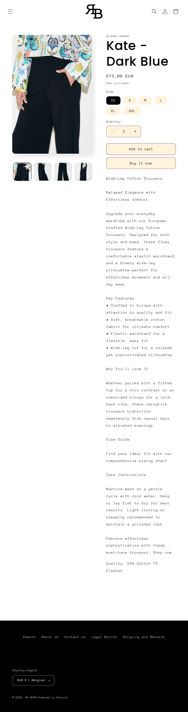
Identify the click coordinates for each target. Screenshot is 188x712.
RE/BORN (32, 697)
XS (113, 100)
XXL (132, 111)
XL (113, 111)
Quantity (113, 121)
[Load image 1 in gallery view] (22, 172)
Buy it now (141, 163)
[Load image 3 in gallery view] (63, 172)
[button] (10, 11)
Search (29, 637)
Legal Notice (104, 637)
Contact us (75, 637)
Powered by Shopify (53, 697)
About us (50, 637)
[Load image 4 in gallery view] (83, 172)
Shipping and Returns (144, 637)
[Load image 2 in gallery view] (43, 172)
